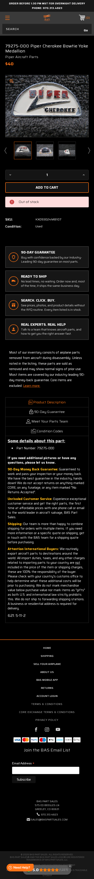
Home (47, 648)
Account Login (47, 696)
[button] (47, 833)
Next (88, 150)
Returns (47, 688)
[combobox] (47, 29)
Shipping (47, 656)
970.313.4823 (52, 8)
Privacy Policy (46, 720)
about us (47, 672)
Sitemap (47, 875)
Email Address (23, 763)
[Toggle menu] (13, 18)
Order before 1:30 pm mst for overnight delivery (47, 3)
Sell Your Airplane (47, 664)
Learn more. (31, 385)
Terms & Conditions (47, 704)
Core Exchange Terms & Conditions (47, 712)
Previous (5, 150)
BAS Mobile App (47, 680)
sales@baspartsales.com (49, 819)
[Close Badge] (70, 866)
